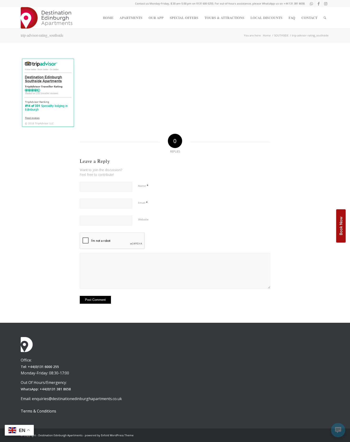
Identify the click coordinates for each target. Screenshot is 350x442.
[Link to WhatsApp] (311, 3)
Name (143, 186)
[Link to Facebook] (318, 3)
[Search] (324, 18)
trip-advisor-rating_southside (42, 35)
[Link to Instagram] (325, 3)
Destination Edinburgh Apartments (60, 435)
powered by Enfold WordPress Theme (109, 435)
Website (143, 219)
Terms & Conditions (38, 411)
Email (143, 202)
